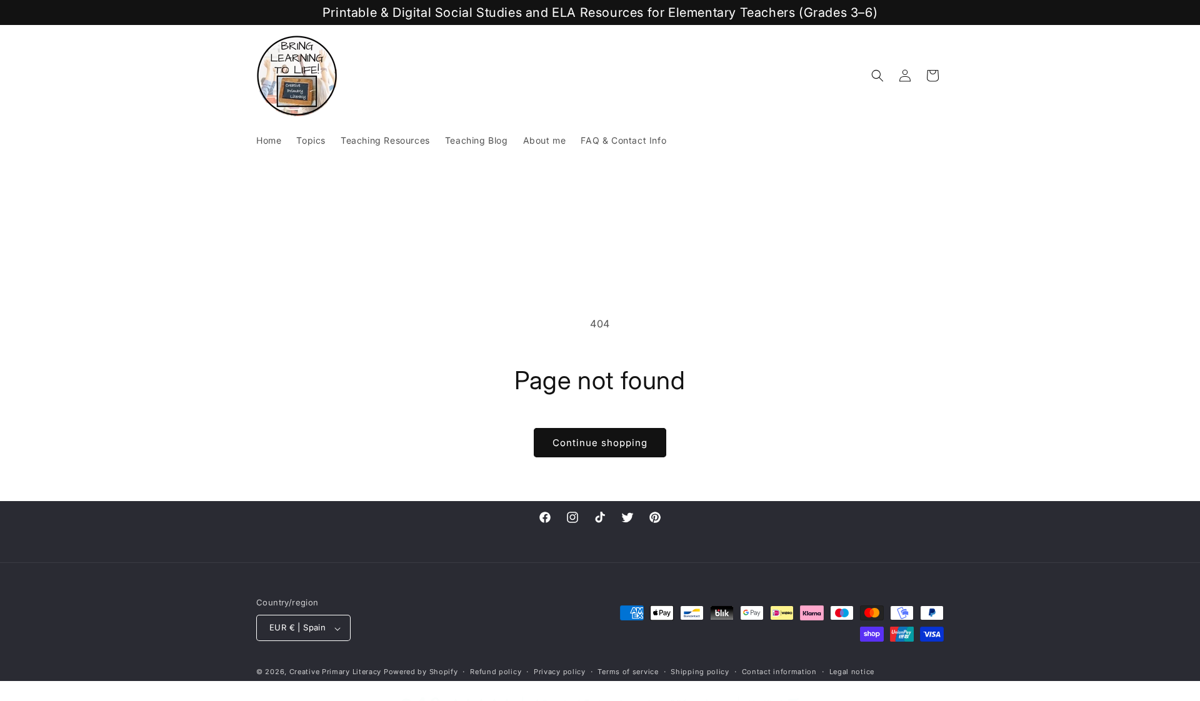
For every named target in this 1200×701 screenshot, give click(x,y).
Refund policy (495, 671)
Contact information (779, 671)
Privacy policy (560, 671)
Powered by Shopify (421, 672)
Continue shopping (600, 443)
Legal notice (851, 671)
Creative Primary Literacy (335, 672)
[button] (877, 75)
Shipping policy (700, 671)
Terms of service (628, 671)
